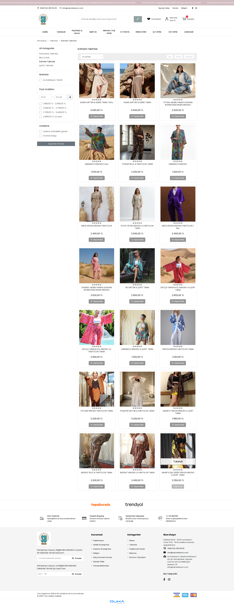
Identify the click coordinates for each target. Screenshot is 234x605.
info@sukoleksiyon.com (178, 552)
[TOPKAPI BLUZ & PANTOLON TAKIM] (137, 142)
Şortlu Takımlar (46, 65)
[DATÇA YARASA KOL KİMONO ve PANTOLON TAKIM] (96, 327)
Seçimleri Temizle (56, 144)
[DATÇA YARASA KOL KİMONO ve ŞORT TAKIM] (177, 265)
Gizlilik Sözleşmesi (101, 544)
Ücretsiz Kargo (50, 135)
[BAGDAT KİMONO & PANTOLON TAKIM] (137, 450)
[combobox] (40, 574)
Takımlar (133, 544)
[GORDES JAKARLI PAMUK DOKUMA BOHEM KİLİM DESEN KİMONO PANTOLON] (96, 265)
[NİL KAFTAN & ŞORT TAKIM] (137, 265)
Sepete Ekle (98, 116)
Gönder (78, 558)
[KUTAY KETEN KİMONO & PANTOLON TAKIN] (137, 204)
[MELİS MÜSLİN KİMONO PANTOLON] (96, 204)
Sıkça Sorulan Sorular (102, 557)
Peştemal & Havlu (137, 549)
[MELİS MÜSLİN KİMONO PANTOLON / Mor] (177, 204)
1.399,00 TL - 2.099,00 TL (54, 103)
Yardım (175, 8)
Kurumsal (97, 534)
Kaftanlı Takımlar (47, 61)
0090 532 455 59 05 (175, 548)
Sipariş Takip (164, 8)
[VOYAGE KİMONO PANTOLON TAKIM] (96, 389)
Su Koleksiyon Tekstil (52, 80)
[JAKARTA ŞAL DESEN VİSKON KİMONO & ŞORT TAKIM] (177, 450)
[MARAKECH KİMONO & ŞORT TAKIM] (137, 327)
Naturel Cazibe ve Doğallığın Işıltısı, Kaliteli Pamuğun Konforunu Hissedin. (171, 2)
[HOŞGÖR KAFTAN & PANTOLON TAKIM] (137, 389)
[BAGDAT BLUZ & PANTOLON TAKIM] (96, 450)
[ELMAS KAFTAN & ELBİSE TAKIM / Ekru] (96, 80)
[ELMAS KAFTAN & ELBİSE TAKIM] (137, 80)
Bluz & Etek (44, 57)
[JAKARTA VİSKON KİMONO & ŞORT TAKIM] (177, 389)
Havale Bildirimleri (101, 565)
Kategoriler (134, 534)
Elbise (132, 540)
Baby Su (132, 553)
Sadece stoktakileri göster (55, 131)
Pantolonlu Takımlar (48, 53)
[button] (188, 19)
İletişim (184, 8)
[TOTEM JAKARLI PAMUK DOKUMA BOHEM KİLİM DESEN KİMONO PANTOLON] (177, 80)
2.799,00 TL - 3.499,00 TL (55, 112)
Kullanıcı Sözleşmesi (102, 549)
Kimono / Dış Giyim (137, 557)
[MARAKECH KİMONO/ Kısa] (96, 142)
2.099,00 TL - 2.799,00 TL (54, 108)
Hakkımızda (98, 540)
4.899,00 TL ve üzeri (52, 116)
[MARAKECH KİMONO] (177, 142)
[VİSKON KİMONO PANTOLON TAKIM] (177, 327)
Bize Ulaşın (169, 534)
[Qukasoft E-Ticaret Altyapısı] (117, 602)
